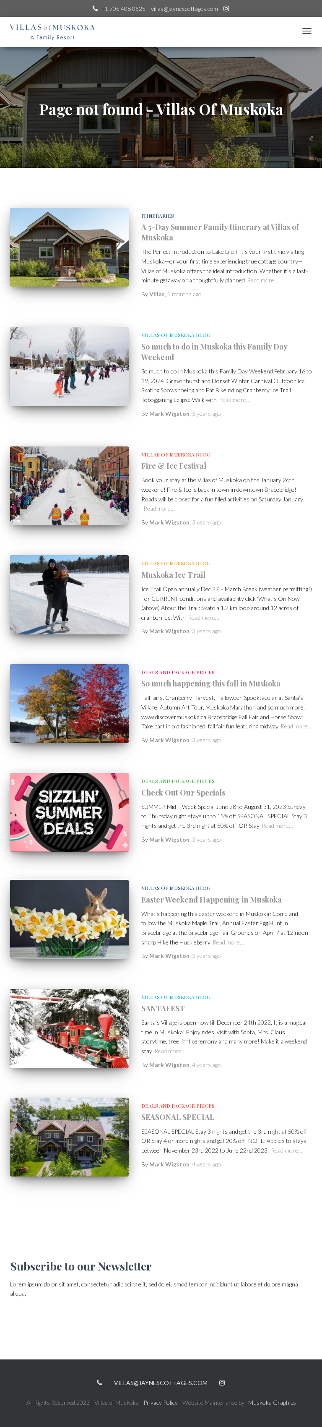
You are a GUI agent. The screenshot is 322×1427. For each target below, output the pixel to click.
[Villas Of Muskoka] (52, 32)
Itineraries (157, 215)
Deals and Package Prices (178, 672)
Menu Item (226, 9)
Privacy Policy (160, 1402)
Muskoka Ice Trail (173, 575)
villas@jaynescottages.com (184, 8)
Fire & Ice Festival (173, 466)
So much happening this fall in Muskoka (210, 683)
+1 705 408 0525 (123, 8)
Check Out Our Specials (183, 793)
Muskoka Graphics (272, 1402)
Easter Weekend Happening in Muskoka (211, 900)
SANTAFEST (163, 1008)
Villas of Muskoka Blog (175, 334)
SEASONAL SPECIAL (177, 1117)
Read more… (262, 280)
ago (184, 293)
